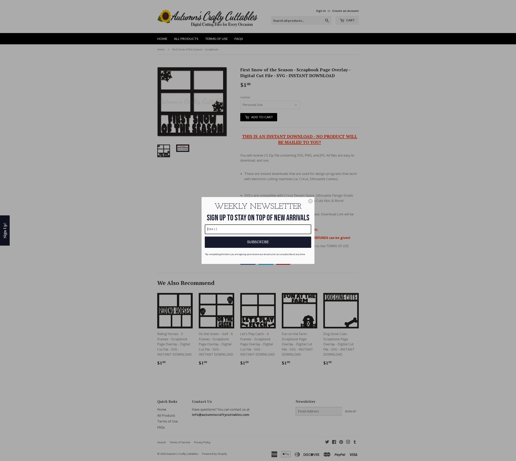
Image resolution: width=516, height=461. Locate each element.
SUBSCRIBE (258, 242)
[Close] (310, 201)
